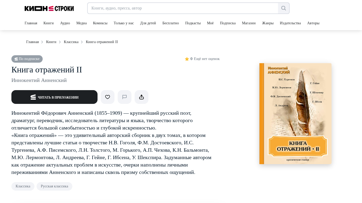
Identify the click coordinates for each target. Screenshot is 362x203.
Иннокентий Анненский (39, 80)
